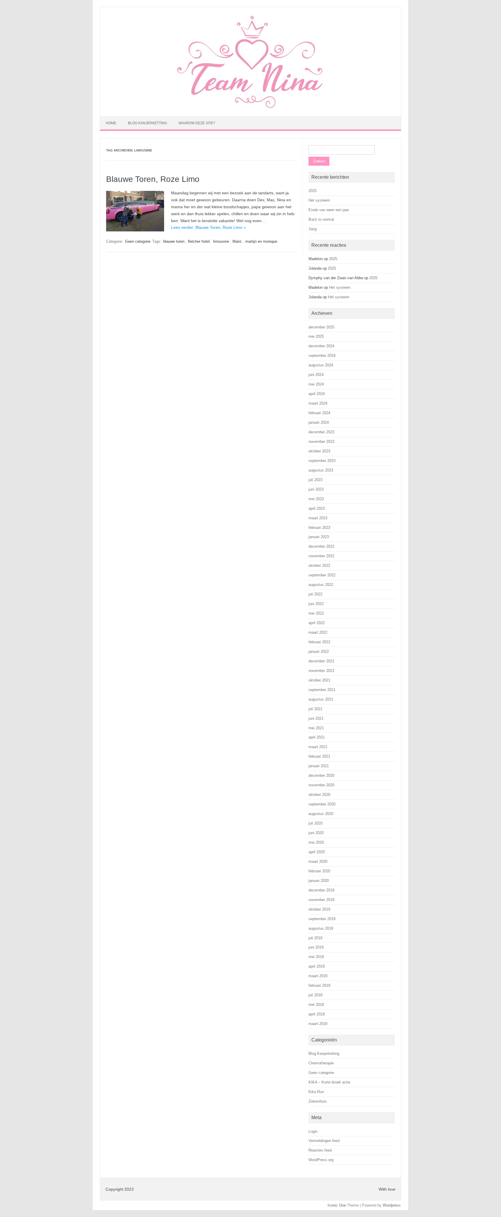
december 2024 (321, 346)
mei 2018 (316, 1004)
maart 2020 (317, 861)
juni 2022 (316, 604)
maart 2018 (317, 1024)
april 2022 (316, 623)
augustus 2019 (320, 928)
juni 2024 (316, 374)
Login (312, 1131)
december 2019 (321, 890)
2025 (312, 191)
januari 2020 (318, 880)
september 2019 (321, 919)
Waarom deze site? (197, 123)
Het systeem (319, 200)
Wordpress (392, 1205)
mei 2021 (316, 728)
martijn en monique (261, 241)
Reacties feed (320, 1150)
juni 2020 (316, 833)
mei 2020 (316, 842)
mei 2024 (316, 384)
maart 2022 (317, 632)
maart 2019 (317, 976)
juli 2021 (315, 709)
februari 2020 (319, 871)
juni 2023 (316, 489)
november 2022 (321, 556)
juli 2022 (315, 594)
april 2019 (316, 966)
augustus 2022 (320, 584)
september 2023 (321, 460)
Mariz (237, 241)
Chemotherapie (321, 1063)
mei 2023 (316, 499)
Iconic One (337, 1205)
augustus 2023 (320, 470)
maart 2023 (317, 518)
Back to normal (321, 219)
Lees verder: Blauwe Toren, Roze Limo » (208, 227)
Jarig (312, 229)
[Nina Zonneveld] (250, 106)
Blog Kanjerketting (147, 123)
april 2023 (316, 508)
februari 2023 (319, 527)
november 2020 (321, 785)
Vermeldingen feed (324, 1141)
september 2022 (321, 575)
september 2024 (321, 355)
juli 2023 (315, 480)
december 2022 (321, 546)
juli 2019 (315, 938)
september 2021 (321, 690)
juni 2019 (316, 947)
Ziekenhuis (317, 1101)
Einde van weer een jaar (328, 210)
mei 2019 (316, 957)
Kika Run (316, 1092)
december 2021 (321, 661)
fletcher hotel (199, 241)
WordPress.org (320, 1160)
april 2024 (316, 394)
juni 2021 (316, 718)
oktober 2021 (319, 680)
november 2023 (321, 441)
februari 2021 (319, 756)
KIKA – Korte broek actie (329, 1082)
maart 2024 (317, 403)
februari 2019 (319, 985)
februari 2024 (319, 413)
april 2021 (316, 737)
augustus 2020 (320, 814)
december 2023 (321, 432)
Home (111, 123)
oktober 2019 (319, 909)
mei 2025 (316, 336)
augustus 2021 (320, 699)
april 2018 (316, 1014)
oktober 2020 (319, 794)
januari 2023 (318, 537)
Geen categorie (137, 241)
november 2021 (321, 670)
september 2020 (321, 804)
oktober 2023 (319, 451)
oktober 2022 (319, 565)
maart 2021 (317, 747)
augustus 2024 (320, 365)
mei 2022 (316, 613)
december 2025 (321, 327)
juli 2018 (315, 995)
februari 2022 (319, 642)
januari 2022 (318, 651)
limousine (221, 241)
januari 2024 (318, 422)
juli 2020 (315, 823)
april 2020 (316, 852)
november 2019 (321, 900)
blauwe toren (173, 241)
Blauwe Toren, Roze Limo (152, 179)
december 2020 (321, 775)
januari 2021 (318, 766)
